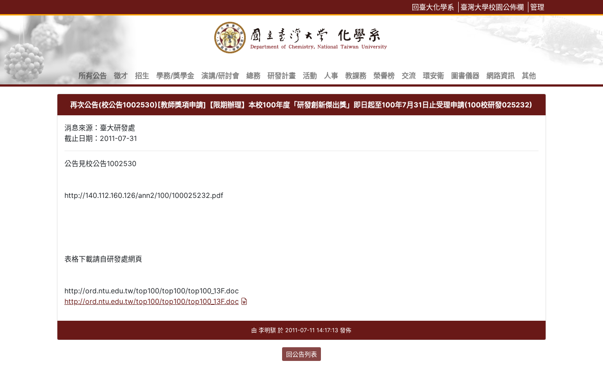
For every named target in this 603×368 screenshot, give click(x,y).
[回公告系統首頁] (301, 36)
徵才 (121, 75)
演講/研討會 (220, 75)
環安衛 (433, 75)
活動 (310, 75)
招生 (142, 75)
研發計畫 (282, 75)
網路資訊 (500, 75)
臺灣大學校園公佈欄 (492, 7)
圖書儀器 (465, 75)
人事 (331, 75)
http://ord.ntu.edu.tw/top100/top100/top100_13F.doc (151, 301)
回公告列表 (301, 354)
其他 (529, 75)
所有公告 (93, 75)
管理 (537, 7)
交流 (409, 75)
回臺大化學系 (433, 7)
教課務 (355, 75)
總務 (253, 75)
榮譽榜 (384, 75)
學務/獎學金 (175, 75)
